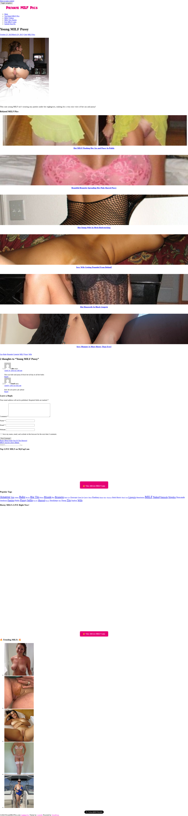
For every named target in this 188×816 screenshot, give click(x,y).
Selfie (30, 500)
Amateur (5, 497)
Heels (114, 497)
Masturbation (140, 497)
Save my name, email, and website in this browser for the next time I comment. (30, 434)
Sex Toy (35, 500)
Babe (5, 354)
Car (69, 497)
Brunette (10, 354)
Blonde (48, 497)
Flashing (95, 497)
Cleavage (73, 497)
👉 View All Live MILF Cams (94, 486)
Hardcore (109, 497)
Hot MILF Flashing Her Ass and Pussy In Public (94, 148)
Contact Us (25, 815)
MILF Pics (31, 34)
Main (6, 14)
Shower (47, 500)
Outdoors (3, 500)
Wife (30, 354)
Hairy (105, 497)
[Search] (21, 445)
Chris (25, 34)
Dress (90, 497)
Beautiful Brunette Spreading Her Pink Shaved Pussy (94, 188)
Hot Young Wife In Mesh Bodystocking (94, 227)
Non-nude (180, 497)
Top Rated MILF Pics (11, 16)
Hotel (123, 497)
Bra (53, 497)
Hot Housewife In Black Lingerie (94, 307)
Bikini (42, 497)
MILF (22, 354)
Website (2, 430)
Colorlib (40, 815)
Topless (74, 500)
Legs (126, 497)
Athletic (17, 497)
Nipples (172, 497)
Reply (6, 377)
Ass (1, 354)
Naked (156, 497)
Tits (69, 500)
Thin (59, 500)
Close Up (80, 497)
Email (2, 425)
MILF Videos (9, 18)
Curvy (86, 497)
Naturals (164, 497)
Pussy (26, 354)
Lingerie (16, 354)
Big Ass (28, 497)
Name (2, 421)
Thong (63, 500)
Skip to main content (7, 1)
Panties (11, 500)
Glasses (101, 497)
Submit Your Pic (10, 24)
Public (17, 500)
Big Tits (34, 497)
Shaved (41, 500)
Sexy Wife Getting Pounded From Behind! (94, 267)
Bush (65, 497)
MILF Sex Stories (10, 20)
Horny (118, 497)
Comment (4, 416)
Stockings (54, 500)
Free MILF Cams (10, 22)
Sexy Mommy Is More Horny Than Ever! (94, 347)
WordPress (55, 815)
